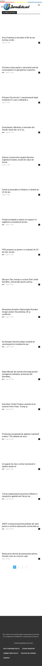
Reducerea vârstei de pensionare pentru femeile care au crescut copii (19, 555)
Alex (3, 72)
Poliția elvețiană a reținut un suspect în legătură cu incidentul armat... (19, 220)
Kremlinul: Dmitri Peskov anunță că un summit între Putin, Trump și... (19, 405)
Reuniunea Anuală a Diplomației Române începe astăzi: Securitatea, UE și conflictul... (20, 311)
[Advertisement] (21, 594)
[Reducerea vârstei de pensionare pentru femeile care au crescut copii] (21, 542)
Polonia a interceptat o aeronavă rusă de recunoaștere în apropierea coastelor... (20, 68)
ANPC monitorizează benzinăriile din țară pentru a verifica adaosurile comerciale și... (21, 525)
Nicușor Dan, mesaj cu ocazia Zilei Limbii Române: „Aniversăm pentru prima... (20, 280)
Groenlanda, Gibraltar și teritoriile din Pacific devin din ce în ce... (18, 128)
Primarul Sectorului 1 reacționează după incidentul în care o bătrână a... (20, 98)
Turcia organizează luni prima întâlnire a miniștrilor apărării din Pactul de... (19, 495)
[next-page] (26, 567)
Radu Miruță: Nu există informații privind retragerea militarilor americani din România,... (20, 374)
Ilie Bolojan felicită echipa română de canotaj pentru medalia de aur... (18, 343)
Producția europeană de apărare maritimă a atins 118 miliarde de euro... (20, 435)
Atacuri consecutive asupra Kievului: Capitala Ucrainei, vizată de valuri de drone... (18, 159)
